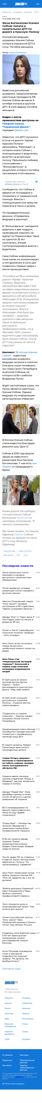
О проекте (7, 1055)
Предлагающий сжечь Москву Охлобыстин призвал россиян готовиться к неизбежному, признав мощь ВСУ (18, 733)
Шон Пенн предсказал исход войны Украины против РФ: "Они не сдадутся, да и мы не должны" (18, 876)
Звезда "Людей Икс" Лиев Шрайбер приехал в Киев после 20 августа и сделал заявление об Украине (16, 796)
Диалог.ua (19, 1077)
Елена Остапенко (17, 52)
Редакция (7, 1060)
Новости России (25, 551)
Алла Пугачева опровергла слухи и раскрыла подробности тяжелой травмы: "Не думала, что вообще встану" (17, 956)
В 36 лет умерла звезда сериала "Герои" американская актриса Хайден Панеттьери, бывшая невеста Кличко (18, 844)
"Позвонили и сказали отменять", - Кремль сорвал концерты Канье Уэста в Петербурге (17, 717)
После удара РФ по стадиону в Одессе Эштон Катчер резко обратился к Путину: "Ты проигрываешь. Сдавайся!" (18, 861)
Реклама (24, 1055)
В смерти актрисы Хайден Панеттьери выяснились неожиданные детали (16, 747)
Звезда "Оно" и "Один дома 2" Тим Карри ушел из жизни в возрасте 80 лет (18, 619)
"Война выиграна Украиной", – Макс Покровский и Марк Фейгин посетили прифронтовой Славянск (19, 892)
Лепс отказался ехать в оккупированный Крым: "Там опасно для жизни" (18, 906)
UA (37, 4)
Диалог (4, 16)
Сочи (26, 555)
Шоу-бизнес (8, 555)
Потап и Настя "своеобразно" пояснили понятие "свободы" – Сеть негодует (18, 632)
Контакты (7, 1065)
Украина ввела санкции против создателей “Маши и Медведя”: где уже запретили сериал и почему (18, 780)
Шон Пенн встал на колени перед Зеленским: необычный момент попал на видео (18, 647)
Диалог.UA (21, 130)
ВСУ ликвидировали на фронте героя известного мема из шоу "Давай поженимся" (16, 811)
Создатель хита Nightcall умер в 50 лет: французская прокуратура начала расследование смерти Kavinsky (18, 938)
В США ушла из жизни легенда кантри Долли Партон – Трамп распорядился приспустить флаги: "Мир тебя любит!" (17, 685)
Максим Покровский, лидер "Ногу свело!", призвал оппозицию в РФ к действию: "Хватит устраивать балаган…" (18, 605)
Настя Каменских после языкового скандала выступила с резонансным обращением (17, 576)
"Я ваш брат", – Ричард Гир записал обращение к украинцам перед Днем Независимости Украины (16, 827)
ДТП (18, 555)
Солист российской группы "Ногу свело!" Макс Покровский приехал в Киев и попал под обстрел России (19, 921)
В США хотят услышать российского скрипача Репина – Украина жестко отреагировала (16, 701)
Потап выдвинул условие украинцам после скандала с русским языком (18, 590)
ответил (18, 534)
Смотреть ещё (11, 968)
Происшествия (9, 551)
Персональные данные (27, 1061)
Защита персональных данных (27, 1067)
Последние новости (17, 566)
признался (23, 517)
